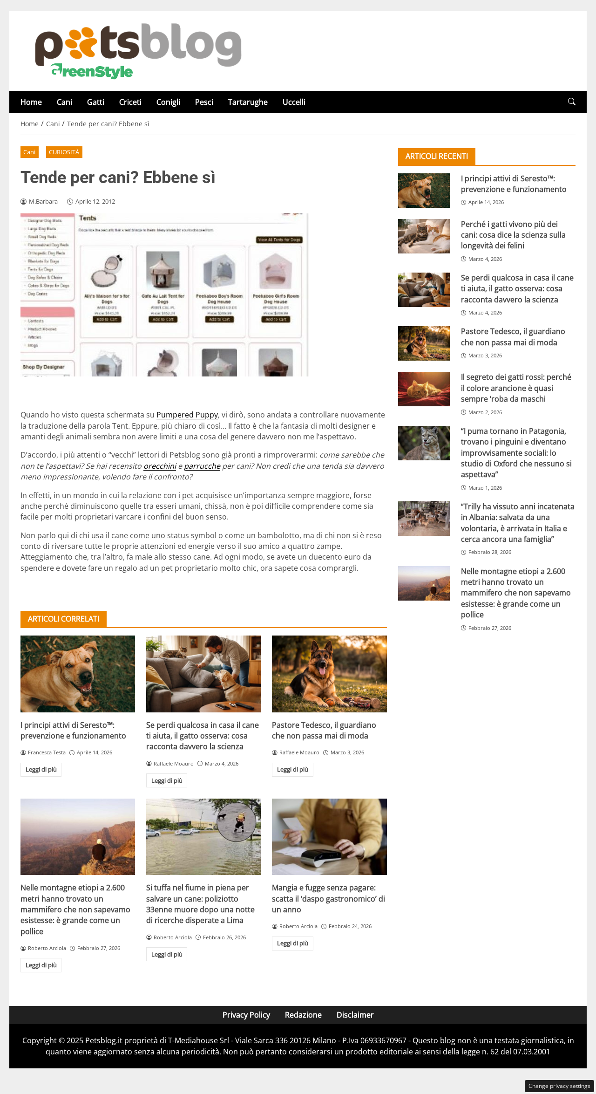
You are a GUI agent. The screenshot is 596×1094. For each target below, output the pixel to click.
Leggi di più (41, 769)
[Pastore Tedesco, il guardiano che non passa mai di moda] (329, 674)
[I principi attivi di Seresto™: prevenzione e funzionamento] (77, 674)
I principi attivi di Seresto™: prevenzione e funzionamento (73, 730)
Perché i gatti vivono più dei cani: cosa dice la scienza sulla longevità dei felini (513, 235)
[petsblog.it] (136, 50)
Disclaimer (355, 1015)
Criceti (130, 102)
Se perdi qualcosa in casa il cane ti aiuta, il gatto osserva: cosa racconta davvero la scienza (202, 736)
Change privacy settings (559, 1086)
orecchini (159, 466)
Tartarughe (248, 102)
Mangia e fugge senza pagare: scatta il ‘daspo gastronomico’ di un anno (328, 898)
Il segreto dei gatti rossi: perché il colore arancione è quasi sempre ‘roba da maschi (516, 388)
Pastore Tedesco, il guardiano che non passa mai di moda (324, 730)
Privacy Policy (246, 1015)
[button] (572, 101)
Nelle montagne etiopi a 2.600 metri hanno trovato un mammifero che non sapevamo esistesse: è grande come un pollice (75, 909)
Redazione (303, 1015)
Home (31, 102)
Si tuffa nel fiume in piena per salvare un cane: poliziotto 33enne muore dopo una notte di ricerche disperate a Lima (200, 903)
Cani (64, 102)
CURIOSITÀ (64, 152)
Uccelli (294, 102)
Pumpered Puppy (187, 415)
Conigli (168, 102)
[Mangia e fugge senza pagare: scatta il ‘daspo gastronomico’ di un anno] (329, 837)
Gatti (95, 102)
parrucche (202, 466)
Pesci (204, 102)
